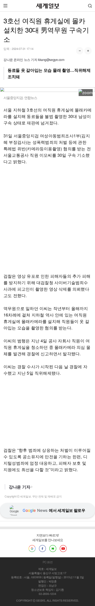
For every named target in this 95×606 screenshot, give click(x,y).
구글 (32, 548)
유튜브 (63, 548)
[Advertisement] (47, 218)
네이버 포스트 (52, 548)
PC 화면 (48, 562)
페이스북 (42, 548)
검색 (90, 5)
